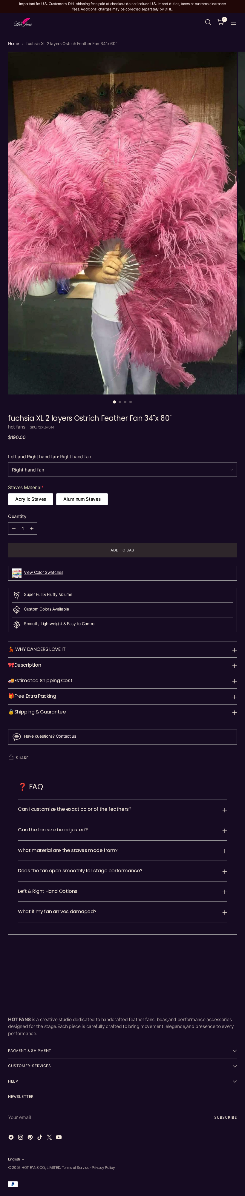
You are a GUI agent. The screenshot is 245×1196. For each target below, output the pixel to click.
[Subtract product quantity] (13, 528)
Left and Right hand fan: (49, 457)
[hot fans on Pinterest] (30, 1138)
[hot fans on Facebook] (11, 1138)
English (14, 1159)
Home (13, 43)
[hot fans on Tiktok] (40, 1138)
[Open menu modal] (234, 22)
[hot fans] (23, 22)
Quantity (17, 516)
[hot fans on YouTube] (59, 1138)
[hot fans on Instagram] (21, 1138)
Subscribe (225, 1117)
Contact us (66, 736)
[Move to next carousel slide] (232, 957)
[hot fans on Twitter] (49, 1138)
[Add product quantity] (31, 528)
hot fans (16, 427)
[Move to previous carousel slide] (218, 958)
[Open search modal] (208, 22)
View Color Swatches (43, 572)
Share (22, 758)
